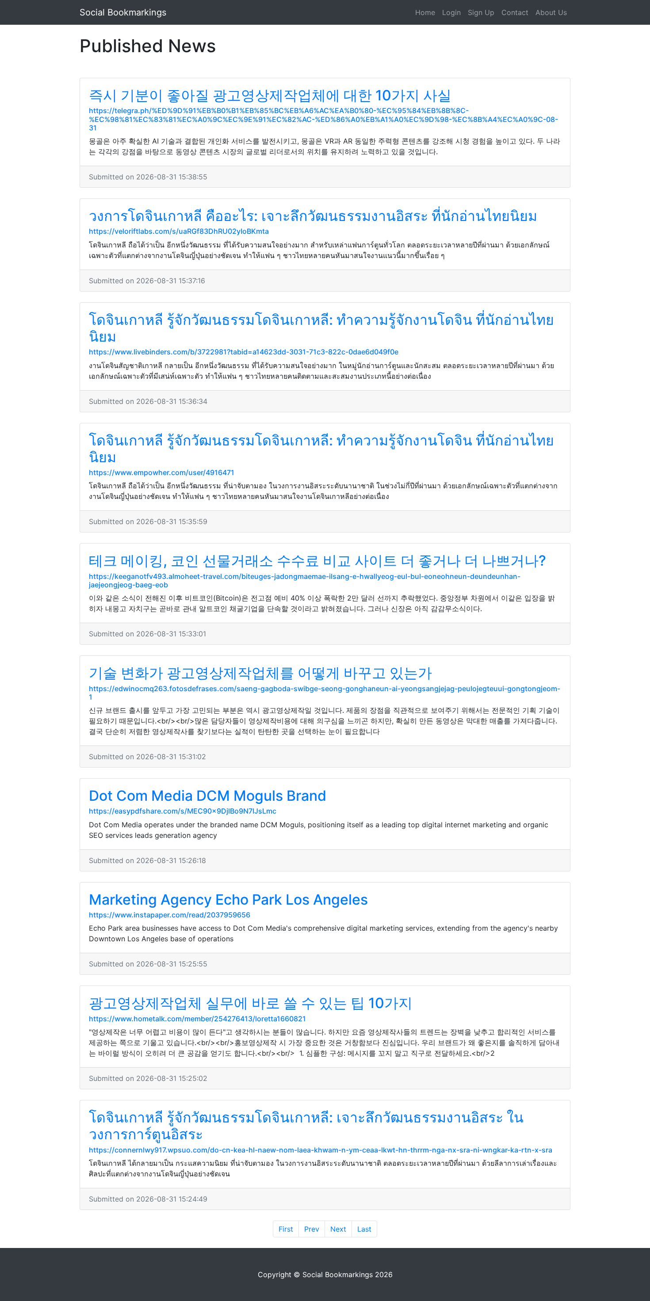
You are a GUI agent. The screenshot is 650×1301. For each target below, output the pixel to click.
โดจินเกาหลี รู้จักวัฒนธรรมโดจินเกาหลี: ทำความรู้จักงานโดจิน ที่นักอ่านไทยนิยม (321, 328)
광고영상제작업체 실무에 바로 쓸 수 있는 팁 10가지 (251, 1003)
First (286, 1229)
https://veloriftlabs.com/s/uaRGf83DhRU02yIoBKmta (179, 231)
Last (364, 1229)
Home (425, 12)
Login (451, 12)
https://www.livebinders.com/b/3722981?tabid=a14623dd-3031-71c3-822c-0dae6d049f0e (243, 351)
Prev (311, 1229)
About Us (551, 12)
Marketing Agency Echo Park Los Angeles (228, 899)
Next (338, 1229)
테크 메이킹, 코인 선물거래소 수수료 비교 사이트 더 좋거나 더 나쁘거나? (317, 560)
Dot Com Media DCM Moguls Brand (207, 795)
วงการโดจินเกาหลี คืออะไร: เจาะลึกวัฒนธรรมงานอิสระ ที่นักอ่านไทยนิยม (313, 215)
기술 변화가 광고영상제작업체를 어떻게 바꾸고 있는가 (260, 672)
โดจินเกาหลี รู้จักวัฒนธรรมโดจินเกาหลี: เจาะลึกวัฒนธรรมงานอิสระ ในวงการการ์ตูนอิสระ (306, 1126)
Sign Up (481, 12)
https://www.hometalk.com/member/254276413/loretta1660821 (197, 1018)
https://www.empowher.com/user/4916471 (161, 472)
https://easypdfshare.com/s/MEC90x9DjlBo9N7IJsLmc (182, 810)
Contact (514, 12)
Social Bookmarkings (123, 12)
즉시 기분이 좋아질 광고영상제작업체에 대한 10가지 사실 (270, 95)
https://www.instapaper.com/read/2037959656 (169, 914)
